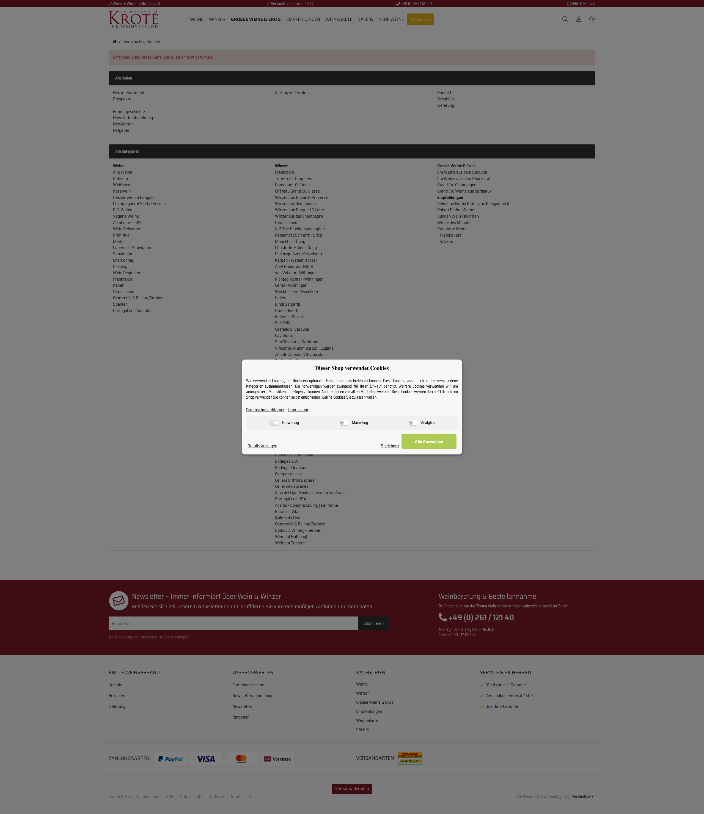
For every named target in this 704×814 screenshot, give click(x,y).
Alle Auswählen (429, 441)
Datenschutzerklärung (265, 410)
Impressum (298, 410)
